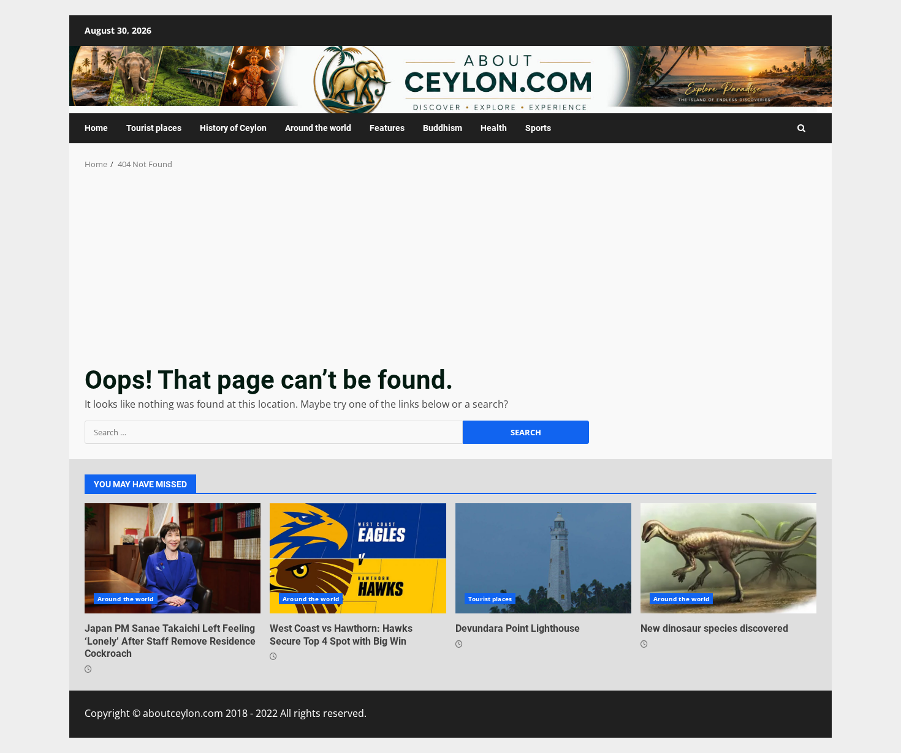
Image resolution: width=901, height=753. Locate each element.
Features (387, 128)
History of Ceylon (233, 128)
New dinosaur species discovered (728, 558)
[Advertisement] (450, 262)
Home (96, 128)
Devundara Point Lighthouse (543, 558)
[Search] (801, 128)
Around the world (318, 128)
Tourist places (153, 128)
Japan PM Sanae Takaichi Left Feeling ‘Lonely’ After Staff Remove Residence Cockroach (172, 558)
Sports (538, 128)
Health (494, 128)
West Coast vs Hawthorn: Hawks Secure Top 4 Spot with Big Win (358, 558)
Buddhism (442, 128)
